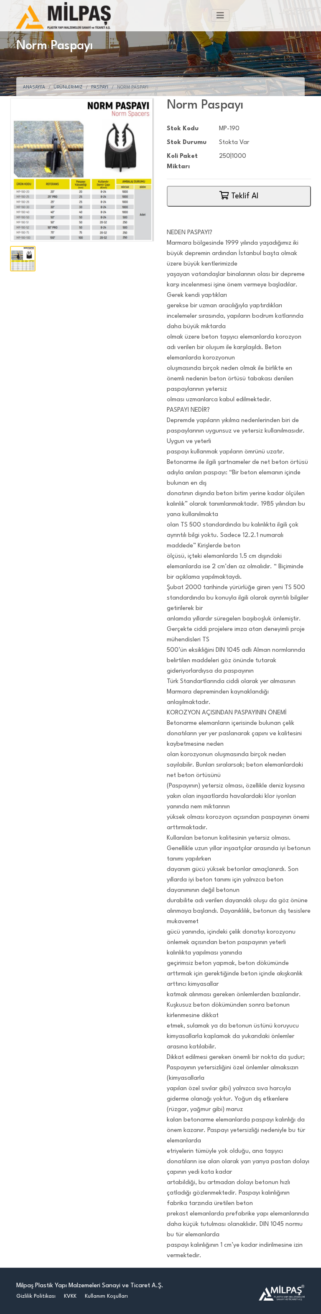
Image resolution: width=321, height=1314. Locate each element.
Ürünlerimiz (68, 87)
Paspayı (99, 87)
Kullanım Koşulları (106, 1296)
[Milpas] (282, 1292)
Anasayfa (34, 87)
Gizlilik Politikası (36, 1296)
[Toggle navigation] (220, 15)
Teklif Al (243, 196)
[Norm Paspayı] (82, 170)
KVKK (70, 1296)
